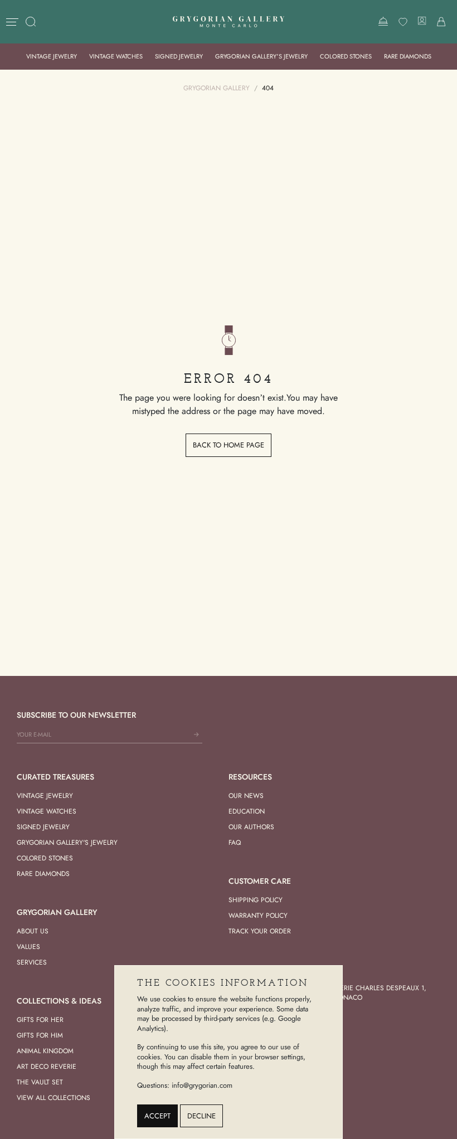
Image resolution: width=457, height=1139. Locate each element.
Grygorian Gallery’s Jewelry (261, 56)
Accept (157, 1116)
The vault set (40, 1082)
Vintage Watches (116, 56)
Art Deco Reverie (46, 1067)
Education (247, 811)
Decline (201, 1116)
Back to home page (228, 445)
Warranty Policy (258, 916)
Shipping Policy (256, 900)
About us (32, 931)
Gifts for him (40, 1035)
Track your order (260, 931)
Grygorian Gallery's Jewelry (67, 843)
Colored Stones (346, 56)
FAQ (235, 843)
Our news (246, 796)
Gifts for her (40, 1020)
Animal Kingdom (45, 1051)
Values (28, 947)
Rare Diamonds (407, 56)
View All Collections (53, 1098)
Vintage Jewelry (51, 56)
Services (32, 962)
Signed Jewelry (179, 56)
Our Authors (251, 827)
